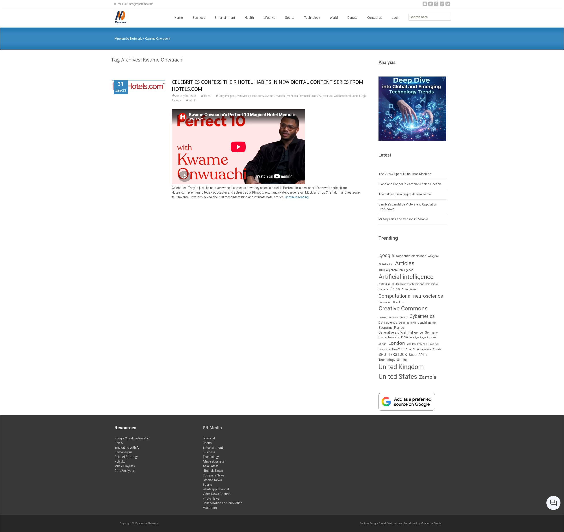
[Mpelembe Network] (117, 17)
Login (395, 17)
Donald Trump (426, 322)
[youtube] (447, 5)
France (399, 328)
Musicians (384, 349)
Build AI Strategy (126, 457)
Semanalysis (123, 452)
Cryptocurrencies (388, 317)
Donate (352, 17)
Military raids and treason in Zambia (403, 219)
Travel (207, 95)
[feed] (442, 5)
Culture (403, 317)
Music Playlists (125, 466)
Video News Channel (217, 494)
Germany (431, 332)
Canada (383, 289)
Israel (433, 337)
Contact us (374, 17)
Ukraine (402, 360)
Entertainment (225, 17)
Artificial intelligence (406, 276)
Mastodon (210, 508)
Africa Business (213, 461)
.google (386, 255)
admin (192, 100)
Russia (437, 349)
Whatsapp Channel (216, 489)
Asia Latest (210, 466)
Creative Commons (403, 308)
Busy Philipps (227, 95)
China (395, 289)
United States (397, 376)
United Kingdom (401, 367)
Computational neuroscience (410, 296)
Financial (209, 438)
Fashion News (212, 480)
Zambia (427, 377)
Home (178, 17)
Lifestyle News (213, 470)
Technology (312, 17)
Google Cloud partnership (132, 438)
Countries (398, 302)
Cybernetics (422, 316)
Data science (387, 323)
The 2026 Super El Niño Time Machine (404, 174)
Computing (384, 302)
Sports (289, 17)
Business (199, 17)
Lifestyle (269, 17)
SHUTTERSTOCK (392, 354)
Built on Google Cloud (373, 523)
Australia (384, 284)
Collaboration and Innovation (222, 503)
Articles (404, 263)
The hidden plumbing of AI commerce (404, 194)
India (404, 337)
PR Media (212, 427)
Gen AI (119, 443)
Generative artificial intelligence (400, 332)
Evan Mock (242, 95)
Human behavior (388, 337)
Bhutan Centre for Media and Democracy (414, 284)
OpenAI (410, 349)
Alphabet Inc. (385, 264)
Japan (382, 343)
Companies (409, 289)
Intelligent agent (419, 337)
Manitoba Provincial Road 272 (304, 95)
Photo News (211, 498)
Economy (385, 328)
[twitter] (430, 5)
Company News (213, 475)
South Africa (418, 355)
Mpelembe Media (431, 523)
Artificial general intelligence (395, 270)
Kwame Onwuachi (275, 95)
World (334, 17)
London (396, 343)
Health (249, 17)
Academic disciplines (411, 256)
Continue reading (297, 197)
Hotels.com (256, 95)
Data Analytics (125, 470)
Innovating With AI (127, 447)
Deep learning (407, 322)
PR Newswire (424, 349)
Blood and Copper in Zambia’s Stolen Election (409, 184)
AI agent (433, 256)
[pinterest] (436, 5)
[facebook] (425, 5)
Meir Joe (327, 95)
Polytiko (120, 461)
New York (398, 349)
